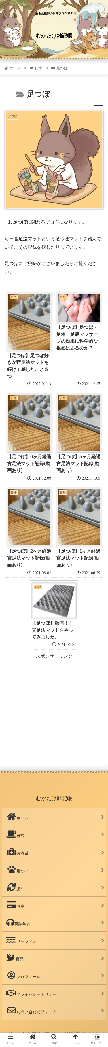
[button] (96, 687)
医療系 (22, 853)
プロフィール (28, 976)
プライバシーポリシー (36, 994)
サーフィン (26, 941)
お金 (20, 906)
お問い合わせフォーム (36, 1012)
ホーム (22, 818)
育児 (19, 959)
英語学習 (22, 923)
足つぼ (22, 871)
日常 (20, 835)
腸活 (20, 888)
